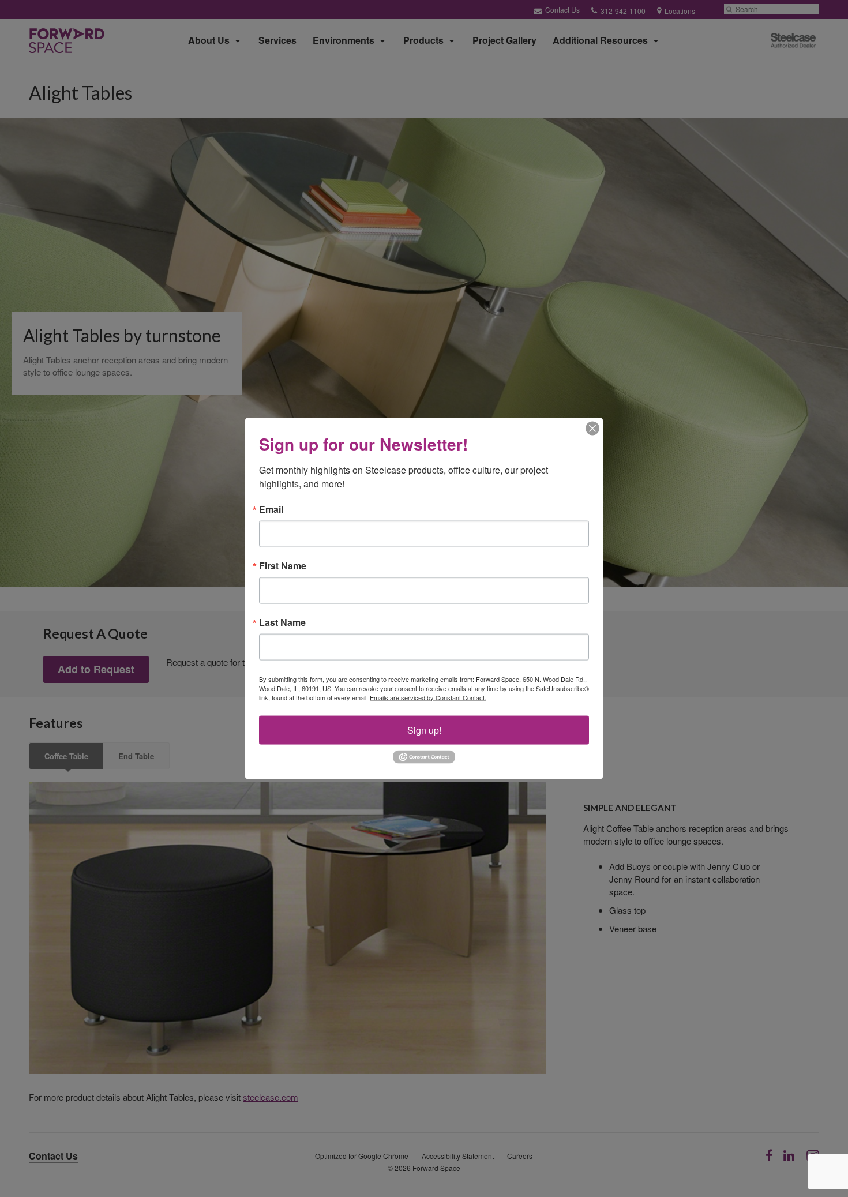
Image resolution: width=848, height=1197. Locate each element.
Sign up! (424, 729)
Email (271, 508)
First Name (282, 565)
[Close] (592, 428)
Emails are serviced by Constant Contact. (428, 696)
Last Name (282, 621)
